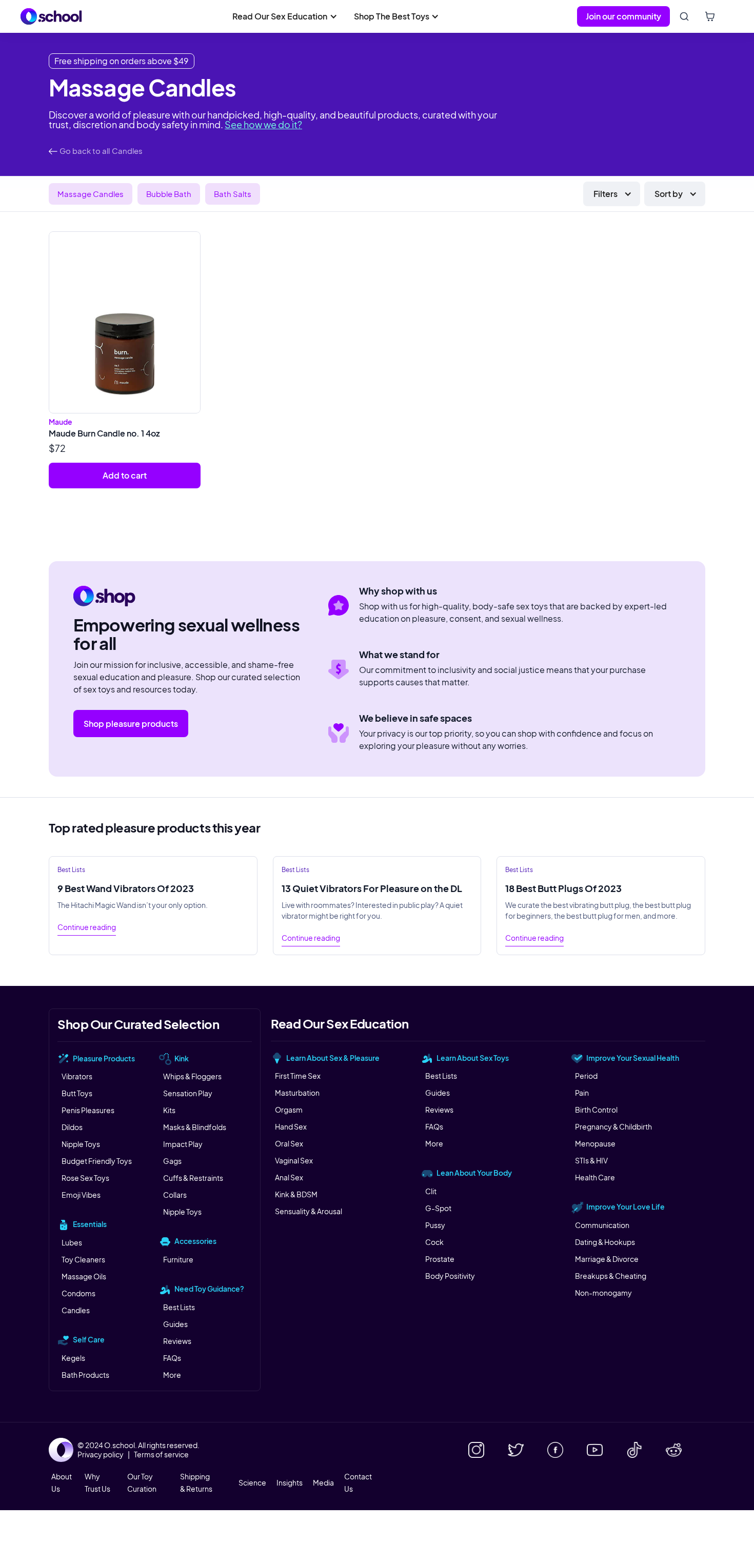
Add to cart (125, 475)
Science (252, 1482)
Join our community (623, 16)
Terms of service (161, 1454)
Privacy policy (100, 1454)
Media (323, 1482)
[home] (51, 16)
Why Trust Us (97, 1482)
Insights (289, 1482)
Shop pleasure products (131, 723)
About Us (61, 1482)
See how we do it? (263, 124)
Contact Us (358, 1482)
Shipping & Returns (196, 1482)
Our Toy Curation (141, 1482)
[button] (284, 16)
